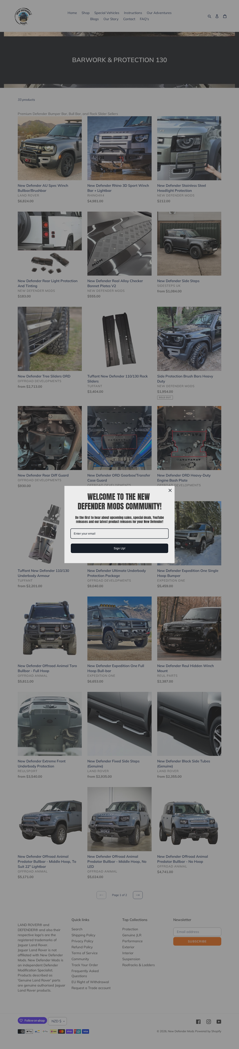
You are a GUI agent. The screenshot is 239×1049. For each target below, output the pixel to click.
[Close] (170, 490)
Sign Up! (119, 548)
